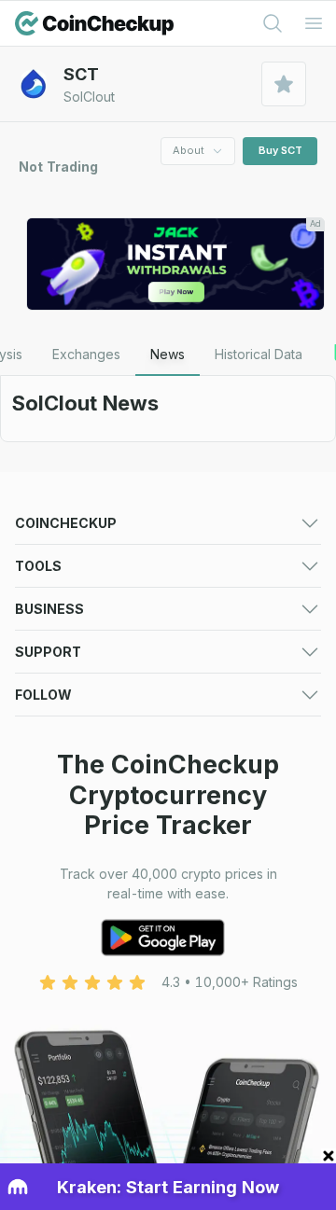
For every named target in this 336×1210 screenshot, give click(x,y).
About (188, 150)
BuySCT (280, 150)
